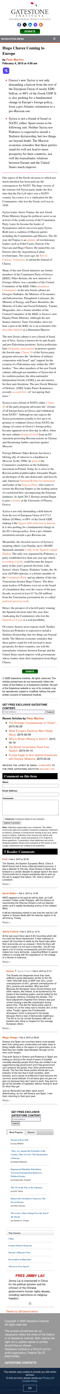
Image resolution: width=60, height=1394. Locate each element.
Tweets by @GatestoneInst (22, 1311)
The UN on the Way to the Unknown (26, 1187)
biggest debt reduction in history (36, 523)
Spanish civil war (12, 620)
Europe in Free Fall (19, 1139)
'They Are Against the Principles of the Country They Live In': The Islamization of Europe (29, 1154)
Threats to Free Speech (18, 1266)
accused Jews (20, 392)
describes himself (12, 329)
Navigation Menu (12, 39)
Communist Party (17, 577)
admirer (31, 240)
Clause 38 (27, 352)
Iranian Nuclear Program (20, 1245)
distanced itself (29, 434)
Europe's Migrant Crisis (19, 1252)
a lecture (15, 500)
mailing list (47, 769)
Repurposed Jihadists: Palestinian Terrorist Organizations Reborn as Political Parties (26, 1173)
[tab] (16, 1132)
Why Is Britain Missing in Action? (28, 739)
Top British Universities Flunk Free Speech (29, 749)
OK (30, 1388)
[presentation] (16, 1132)
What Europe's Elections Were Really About (31, 732)
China (11, 1238)
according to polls (12, 561)
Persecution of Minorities (19, 1259)
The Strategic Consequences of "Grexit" (32, 723)
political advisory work (15, 601)
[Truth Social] (6, 73)
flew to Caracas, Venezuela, (24, 257)
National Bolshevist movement (37, 481)
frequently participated (21, 348)
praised (36, 461)
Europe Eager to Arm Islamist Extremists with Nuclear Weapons (33, 757)
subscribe (45, 765)
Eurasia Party (29, 485)
